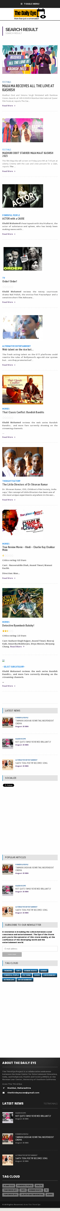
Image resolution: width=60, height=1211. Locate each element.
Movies (5, 408)
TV (3, 277)
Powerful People (11, 215)
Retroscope (9, 980)
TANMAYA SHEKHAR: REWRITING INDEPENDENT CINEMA (34, 722)
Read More (7, 106)
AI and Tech (9, 1186)
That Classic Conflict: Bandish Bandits (23, 412)
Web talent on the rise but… (17, 349)
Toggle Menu (31, 3)
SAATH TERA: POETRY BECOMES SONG (31, 762)
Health (39, 1186)
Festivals (6, 81)
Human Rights (30, 971)
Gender (43, 971)
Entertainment (25, 980)
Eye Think (26, 975)
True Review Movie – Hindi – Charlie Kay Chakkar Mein (28, 548)
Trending (8, 971)
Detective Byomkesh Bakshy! (18, 625)
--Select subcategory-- (13, 666)
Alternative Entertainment (16, 346)
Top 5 (18, 971)
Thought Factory (11, 480)
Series (37, 975)
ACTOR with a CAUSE (13, 218)
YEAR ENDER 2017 (10, 1190)
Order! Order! (9, 281)
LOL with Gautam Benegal (32, 1195)
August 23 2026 (21, 726)
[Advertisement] (30, 821)
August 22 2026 (21, 766)
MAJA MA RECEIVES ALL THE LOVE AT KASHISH (28, 87)
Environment (49, 975)
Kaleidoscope (20, 739)
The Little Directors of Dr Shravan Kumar (25, 484)
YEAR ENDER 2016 (10, 1195)
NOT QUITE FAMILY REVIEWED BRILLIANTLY (33, 741)
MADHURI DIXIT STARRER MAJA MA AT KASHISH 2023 (27, 154)
